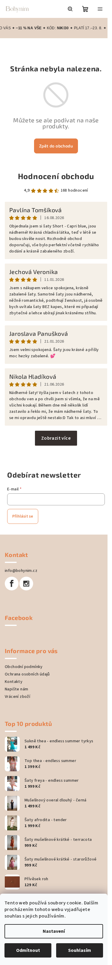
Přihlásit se (22, 516)
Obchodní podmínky (24, 667)
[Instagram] (26, 583)
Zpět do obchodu (56, 145)
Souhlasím (79, 950)
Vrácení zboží (17, 697)
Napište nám (16, 689)
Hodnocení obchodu (56, 176)
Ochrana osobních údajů (27, 674)
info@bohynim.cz (21, 571)
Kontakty (13, 682)
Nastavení (54, 931)
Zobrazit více (56, 438)
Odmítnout (28, 950)
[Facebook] (12, 583)
